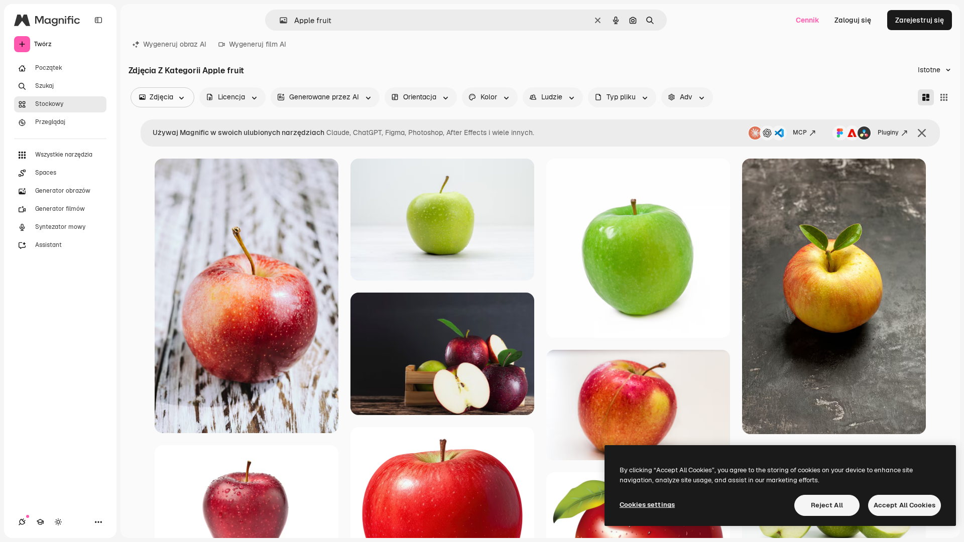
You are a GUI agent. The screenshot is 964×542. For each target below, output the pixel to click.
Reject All (827, 505)
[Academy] (40, 522)
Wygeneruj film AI (257, 44)
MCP (800, 132)
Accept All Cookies (904, 505)
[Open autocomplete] (279, 20)
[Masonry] (926, 97)
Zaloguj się (852, 20)
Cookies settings (647, 504)
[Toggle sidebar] (98, 20)
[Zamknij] (922, 133)
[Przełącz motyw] (58, 522)
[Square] (944, 97)
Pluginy (888, 132)
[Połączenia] (22, 522)
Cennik (807, 20)
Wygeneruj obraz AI (174, 44)
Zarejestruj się (919, 20)
